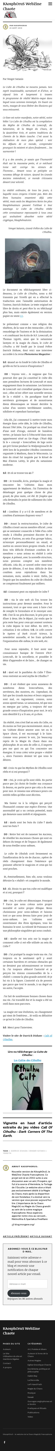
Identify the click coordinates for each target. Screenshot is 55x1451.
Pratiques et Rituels (37, 1408)
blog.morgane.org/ (25, 1224)
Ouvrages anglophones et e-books (40, 1403)
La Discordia (33, 1380)
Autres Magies (34, 1360)
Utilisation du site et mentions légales (12, 1358)
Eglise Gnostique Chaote (39, 1364)
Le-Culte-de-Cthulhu (27, 1060)
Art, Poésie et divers (37, 1349)
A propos (7, 1367)
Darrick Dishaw (19, 1151)
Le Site (6, 1353)
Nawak (31, 1397)
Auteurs (7, 1349)
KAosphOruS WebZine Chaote (22, 6)
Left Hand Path (35, 1384)
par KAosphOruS (18, 25)
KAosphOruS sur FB (5, 1442)
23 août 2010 (16, 28)
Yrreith (7, 1153)
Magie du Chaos (35, 1388)
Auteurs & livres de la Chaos (38, 1355)
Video (30, 1416)
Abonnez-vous (18, 1293)
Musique (31, 1392)
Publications (33, 1412)
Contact (7, 1363)
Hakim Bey (32, 1375)
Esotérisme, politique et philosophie (39, 1370)
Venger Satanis (37, 1151)
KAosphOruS (29, 1166)
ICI (21, 316)
